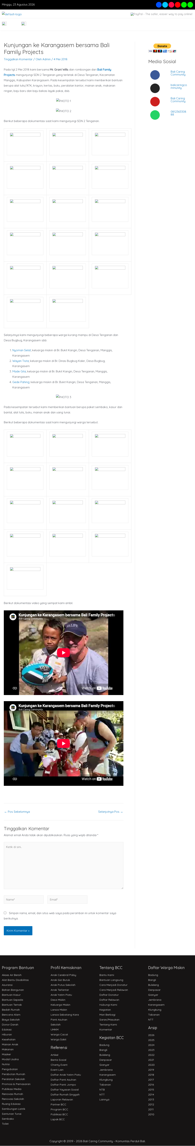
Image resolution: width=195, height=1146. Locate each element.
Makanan (8, 1049)
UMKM (54, 1029)
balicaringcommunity (179, 86)
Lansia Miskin (59, 1009)
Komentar (105, 1029)
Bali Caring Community (178, 73)
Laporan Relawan (62, 1099)
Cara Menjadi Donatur (113, 985)
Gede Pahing (20, 382)
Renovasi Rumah (12, 1094)
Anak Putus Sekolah (63, 985)
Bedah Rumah (11, 1009)
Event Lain (57, 1069)
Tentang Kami (108, 1024)
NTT (102, 1094)
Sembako (8, 1118)
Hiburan (7, 1034)
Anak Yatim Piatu (61, 995)
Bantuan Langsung (111, 980)
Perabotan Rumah (13, 1074)
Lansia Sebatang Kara (65, 1014)
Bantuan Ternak (12, 1004)
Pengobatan (10, 1069)
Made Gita (19, 371)
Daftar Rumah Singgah (65, 1094)
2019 (151, 1069)
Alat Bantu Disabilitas (15, 980)
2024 (151, 1045)
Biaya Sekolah (11, 1019)
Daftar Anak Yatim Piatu (66, 1074)
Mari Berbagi (107, 1014)
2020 (151, 1064)
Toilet (5, 1123)
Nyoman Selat (21, 350)
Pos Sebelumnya (17, 811)
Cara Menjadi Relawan (113, 990)
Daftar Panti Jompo (63, 1084)
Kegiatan (105, 1009)
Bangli (103, 1050)
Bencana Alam (11, 1014)
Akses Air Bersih (12, 975)
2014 (151, 1094)
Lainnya (104, 1099)
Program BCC (59, 1109)
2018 (151, 1074)
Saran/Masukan (109, 1019)
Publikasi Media (11, 1089)
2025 (151, 1040)
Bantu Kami (106, 975)
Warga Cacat (59, 1034)
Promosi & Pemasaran (16, 1084)
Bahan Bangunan (13, 990)
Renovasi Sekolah (13, 1099)
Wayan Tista (20, 361)
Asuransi (7, 985)
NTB (102, 1089)
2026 (151, 1035)
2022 (151, 1055)
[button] (185, 24)
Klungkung (106, 1079)
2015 (151, 1089)
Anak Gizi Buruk (60, 980)
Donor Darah (10, 1024)
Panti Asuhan (59, 1019)
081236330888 (178, 113)
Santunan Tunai (11, 1113)
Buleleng (104, 1055)
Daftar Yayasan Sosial (65, 1089)
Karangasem (107, 1074)
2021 (151, 1060)
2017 (151, 1079)
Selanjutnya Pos (110, 811)
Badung (104, 1045)
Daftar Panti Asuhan (63, 1079)
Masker (6, 1054)
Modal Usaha (10, 1059)
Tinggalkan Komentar (18, 59)
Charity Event (59, 1064)
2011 (151, 1109)
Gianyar (104, 1064)
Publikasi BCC (59, 1114)
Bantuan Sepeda (12, 999)
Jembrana (106, 1069)
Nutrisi (6, 1064)
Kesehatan (8, 1039)
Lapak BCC (58, 1119)
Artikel (54, 1055)
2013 (151, 1099)
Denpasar (105, 1060)
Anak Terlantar (60, 990)
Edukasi (7, 1029)
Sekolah (56, 1024)
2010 (151, 1114)
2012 (151, 1104)
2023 (151, 1050)
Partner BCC (58, 1104)
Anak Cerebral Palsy (63, 975)
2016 (151, 1084)
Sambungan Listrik (13, 1109)
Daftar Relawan (109, 999)
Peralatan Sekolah (13, 1079)
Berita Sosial (58, 1060)
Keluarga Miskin (60, 1004)
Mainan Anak (10, 1044)
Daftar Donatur (109, 995)
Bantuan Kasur (11, 995)
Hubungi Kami (108, 1004)
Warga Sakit (58, 1039)
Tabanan (105, 1084)
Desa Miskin (58, 999)
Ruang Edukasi (11, 1104)
